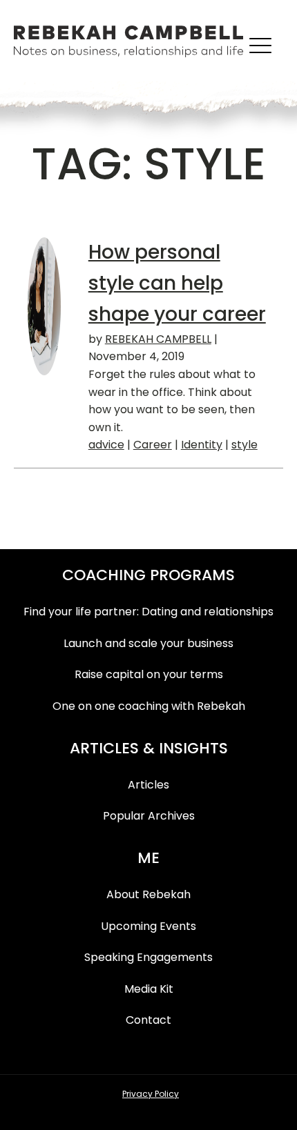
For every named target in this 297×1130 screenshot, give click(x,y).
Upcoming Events (148, 926)
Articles (148, 785)
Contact (148, 1020)
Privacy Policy (150, 1094)
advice (106, 445)
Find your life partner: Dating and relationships (148, 611)
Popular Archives (149, 816)
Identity (201, 445)
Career (152, 445)
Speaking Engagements (148, 957)
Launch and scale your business (148, 643)
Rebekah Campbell (158, 339)
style (244, 445)
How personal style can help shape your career (177, 283)
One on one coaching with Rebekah (148, 706)
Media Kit (148, 989)
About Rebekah (148, 894)
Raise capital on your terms (149, 674)
